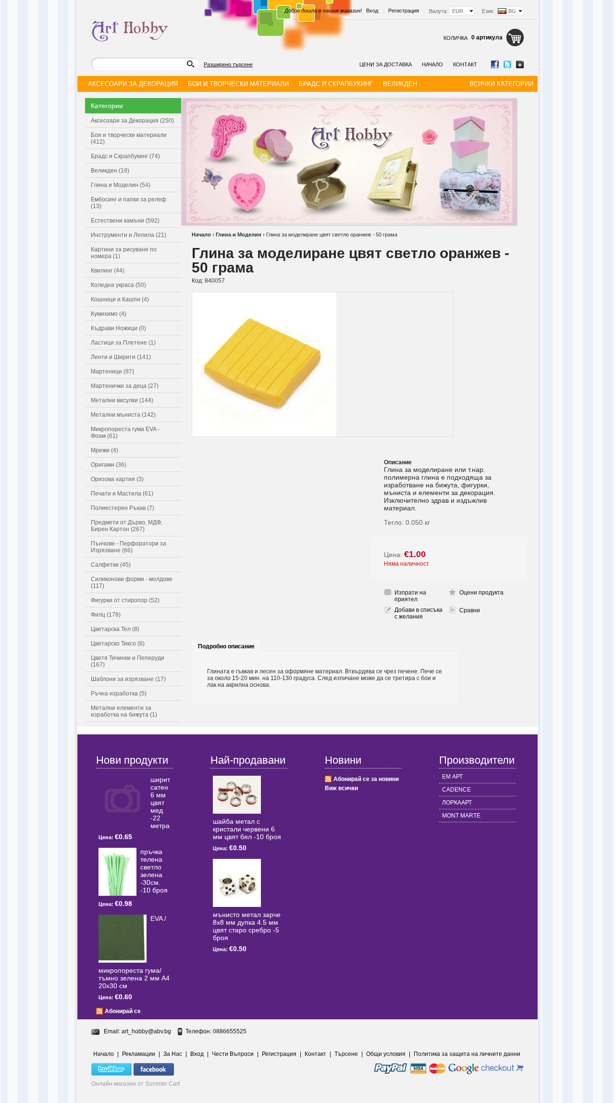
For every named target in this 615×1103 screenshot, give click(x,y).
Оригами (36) (108, 464)
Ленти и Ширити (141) (121, 357)
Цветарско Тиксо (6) (118, 643)
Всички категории (501, 83)
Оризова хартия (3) (117, 479)
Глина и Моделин (238, 234)
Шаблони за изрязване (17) (128, 679)
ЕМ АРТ (452, 776)
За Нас (172, 1054)
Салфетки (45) (111, 564)
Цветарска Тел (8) (115, 629)
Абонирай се (123, 1011)
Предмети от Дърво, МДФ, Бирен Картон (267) (126, 526)
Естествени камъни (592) (125, 220)
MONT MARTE (461, 815)
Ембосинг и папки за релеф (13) (128, 203)
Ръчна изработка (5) (119, 693)
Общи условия (386, 1054)
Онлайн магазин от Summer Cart (135, 1083)
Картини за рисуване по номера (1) (124, 253)
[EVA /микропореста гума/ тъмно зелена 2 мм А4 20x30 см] (122, 939)
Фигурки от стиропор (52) (125, 600)
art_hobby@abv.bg (146, 1031)
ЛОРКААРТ (457, 802)
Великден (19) (110, 170)
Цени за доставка (385, 64)
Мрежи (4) (104, 450)
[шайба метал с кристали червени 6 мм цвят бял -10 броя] (237, 795)
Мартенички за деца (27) (125, 386)
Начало (432, 64)
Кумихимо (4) (108, 313)
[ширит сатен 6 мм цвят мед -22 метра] (122, 800)
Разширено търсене (228, 64)
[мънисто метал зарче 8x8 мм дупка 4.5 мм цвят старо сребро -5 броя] (237, 883)
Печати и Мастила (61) (122, 493)
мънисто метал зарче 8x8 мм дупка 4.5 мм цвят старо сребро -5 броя (247, 926)
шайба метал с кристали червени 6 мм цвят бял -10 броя (247, 829)
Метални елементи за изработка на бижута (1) (124, 711)
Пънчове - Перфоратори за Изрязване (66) (128, 547)
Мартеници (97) (112, 371)
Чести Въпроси (233, 1054)
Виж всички (341, 788)
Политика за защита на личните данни (467, 1054)
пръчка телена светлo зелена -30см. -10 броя (154, 871)
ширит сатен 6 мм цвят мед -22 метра (160, 803)
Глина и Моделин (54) (120, 185)
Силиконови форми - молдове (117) (131, 582)
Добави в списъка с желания (418, 613)
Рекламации (138, 1054)
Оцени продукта (481, 592)
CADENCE (456, 789)
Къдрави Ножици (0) (118, 328)
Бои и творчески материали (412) (129, 138)
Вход (372, 10)
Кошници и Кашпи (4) (120, 299)
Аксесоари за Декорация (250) (132, 120)
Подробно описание (226, 646)
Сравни (469, 610)
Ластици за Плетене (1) (123, 342)
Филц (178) (106, 614)
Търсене (346, 1054)
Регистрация (403, 10)
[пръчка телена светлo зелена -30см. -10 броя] (117, 872)
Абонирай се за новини (366, 779)
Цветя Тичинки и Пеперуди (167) (127, 661)
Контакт (465, 64)
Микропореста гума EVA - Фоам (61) (125, 432)
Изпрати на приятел (410, 596)
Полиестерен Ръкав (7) (122, 508)
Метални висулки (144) (122, 400)
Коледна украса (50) (118, 285)
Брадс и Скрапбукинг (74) (125, 156)
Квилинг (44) (107, 270)
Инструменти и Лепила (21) (128, 235)
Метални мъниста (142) (123, 414)
